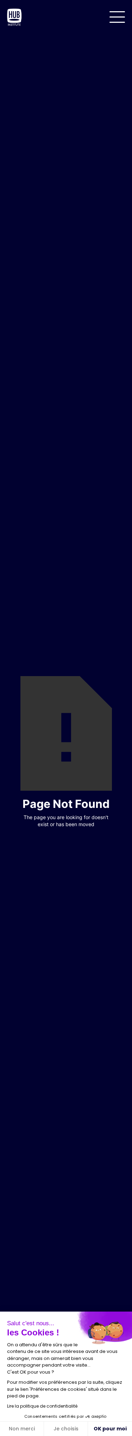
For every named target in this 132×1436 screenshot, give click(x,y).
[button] (117, 17)
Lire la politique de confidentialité (42, 1406)
